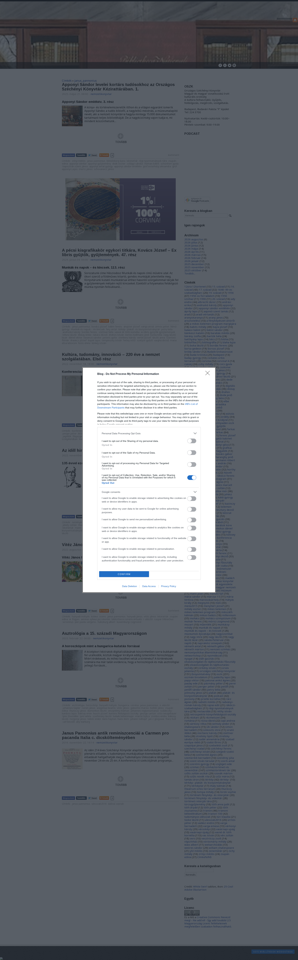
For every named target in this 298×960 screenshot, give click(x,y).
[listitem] (149, 433)
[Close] (208, 374)
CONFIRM (124, 574)
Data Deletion (129, 586)
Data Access (149, 586)
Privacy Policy (168, 586)
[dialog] (149, 480)
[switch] (191, 441)
